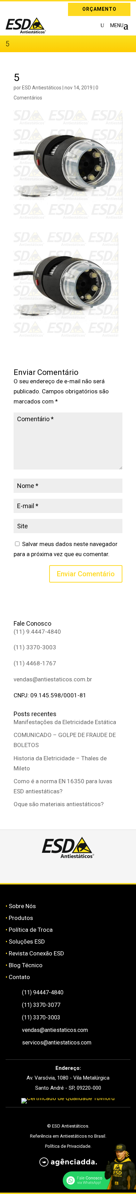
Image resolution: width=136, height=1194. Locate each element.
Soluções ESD (27, 941)
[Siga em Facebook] (60, 871)
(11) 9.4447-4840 (37, 631)
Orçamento (99, 9)
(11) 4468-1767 (35, 663)
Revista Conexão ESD (36, 953)
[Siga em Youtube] (92, 871)
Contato (19, 976)
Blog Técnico (26, 965)
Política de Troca (31, 929)
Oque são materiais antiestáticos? (59, 804)
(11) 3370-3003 (35, 647)
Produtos (21, 917)
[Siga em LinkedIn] (21, 8)
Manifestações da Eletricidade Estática (65, 722)
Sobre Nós (22, 906)
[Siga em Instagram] (11, 8)
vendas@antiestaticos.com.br (53, 679)
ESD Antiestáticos (41, 87)
